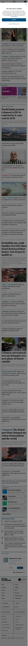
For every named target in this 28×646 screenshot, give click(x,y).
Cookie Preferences (14, 24)
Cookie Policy (14, 16)
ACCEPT (14, 19)
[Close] (26, 4)
